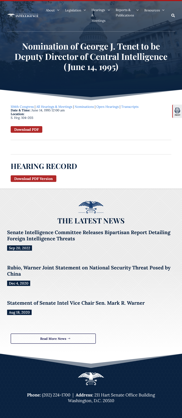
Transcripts (129, 107)
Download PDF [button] (26, 129)
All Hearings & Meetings (54, 107)
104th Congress (22, 107)
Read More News (53, 339)
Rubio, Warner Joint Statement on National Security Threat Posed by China (88, 270)
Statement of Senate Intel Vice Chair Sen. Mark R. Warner (76, 303)
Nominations (84, 107)
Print (177, 115)
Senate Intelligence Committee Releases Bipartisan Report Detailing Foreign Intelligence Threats (88, 235)
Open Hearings (107, 107)
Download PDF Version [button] (33, 178)
